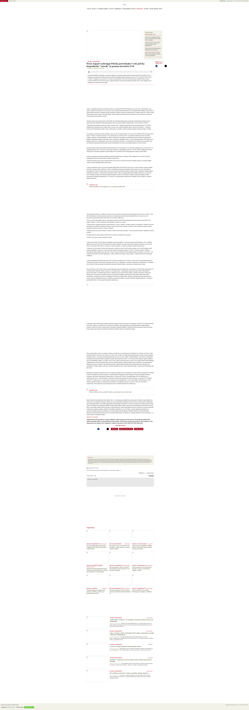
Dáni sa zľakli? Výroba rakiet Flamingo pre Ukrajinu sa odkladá (152, 59)
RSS (2, 704)
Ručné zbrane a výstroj (129, 8)
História (146, 8)
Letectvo (111, 8)
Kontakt (9, 704)
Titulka (89, 8)
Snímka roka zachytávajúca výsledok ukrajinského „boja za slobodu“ (153, 49)
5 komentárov (150, 617)
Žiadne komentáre (103, 543)
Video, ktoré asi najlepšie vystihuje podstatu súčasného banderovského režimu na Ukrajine (153, 39)
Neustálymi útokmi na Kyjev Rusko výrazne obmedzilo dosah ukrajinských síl (152, 44)
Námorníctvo (118, 8)
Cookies (17, 704)
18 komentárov (149, 631)
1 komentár (150, 543)
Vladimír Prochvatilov (92, 417)
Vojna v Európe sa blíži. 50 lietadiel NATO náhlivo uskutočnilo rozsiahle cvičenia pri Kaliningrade (152, 54)
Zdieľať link (114, 429)
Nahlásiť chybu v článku (126, 429)
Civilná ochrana (153, 8)
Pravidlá (13, 704)
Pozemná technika (103, 8)
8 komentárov (150, 671)
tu (120, 462)
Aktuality (94, 8)
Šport (160, 8)
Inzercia (5, 704)
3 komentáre (127, 543)
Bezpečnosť (140, 8)
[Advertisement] (124, 20)
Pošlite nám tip (139, 429)
